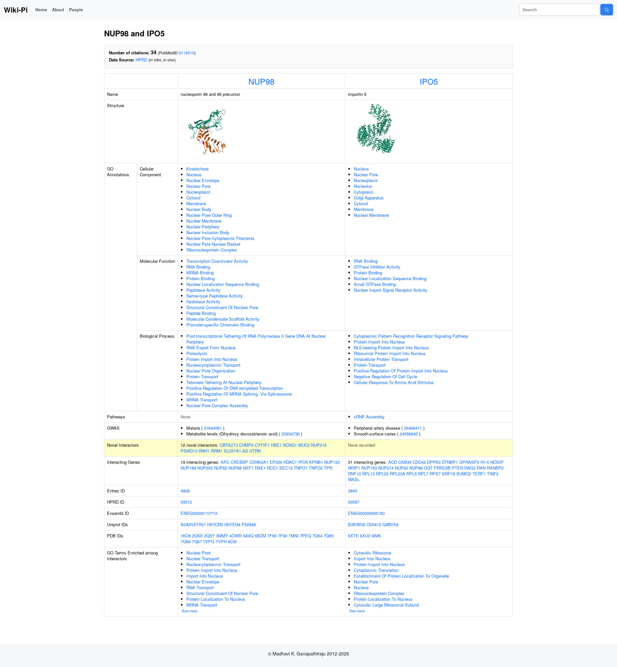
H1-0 (484, 462)
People (76, 9)
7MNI (294, 536)
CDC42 (419, 462)
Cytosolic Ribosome (372, 553)
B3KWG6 (356, 524)
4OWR (235, 536)
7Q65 (329, 536)
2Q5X (197, 536)
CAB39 (404, 462)
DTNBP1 (450, 462)
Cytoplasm (364, 192)
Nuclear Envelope (202, 180)
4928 (185, 491)
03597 (353, 502)
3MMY (222, 536)
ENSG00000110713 (199, 513)
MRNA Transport (201, 400)
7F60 (272, 536)
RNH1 (204, 451)
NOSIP (497, 462)
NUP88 (235, 468)
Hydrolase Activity (203, 301)
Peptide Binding (201, 313)
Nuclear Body (198, 209)
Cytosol (193, 198)
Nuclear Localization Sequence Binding (222, 284)
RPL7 (423, 474)
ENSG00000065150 (366, 513)
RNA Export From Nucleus (211, 347)
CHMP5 (246, 445)
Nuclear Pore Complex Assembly (217, 405)
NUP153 (369, 468)
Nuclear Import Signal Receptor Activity (390, 290)
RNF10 (354, 474)
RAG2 (470, 468)
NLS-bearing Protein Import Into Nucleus (391, 347)
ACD (392, 462)
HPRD (141, 60)
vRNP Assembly (369, 417)
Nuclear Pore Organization (210, 371)
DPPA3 (434, 462)
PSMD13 (189, 451)
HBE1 (276, 445)
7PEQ (305, 536)
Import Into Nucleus (204, 576)
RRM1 (216, 451)
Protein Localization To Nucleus (215, 599)
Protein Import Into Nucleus (211, 359)
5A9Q (248, 536)
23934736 (291, 434)
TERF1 (479, 474)
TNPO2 (316, 468)
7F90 (282, 536)
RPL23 (382, 474)
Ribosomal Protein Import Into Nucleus (390, 353)
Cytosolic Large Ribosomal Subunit (386, 605)
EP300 (276, 462)
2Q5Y (209, 536)
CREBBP (239, 462)
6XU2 (365, 536)
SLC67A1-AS (236, 451)
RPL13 (368, 474)
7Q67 (197, 541)
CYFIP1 (262, 445)
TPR (328, 468)
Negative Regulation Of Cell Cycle (385, 376)
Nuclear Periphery (202, 227)
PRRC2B (442, 468)
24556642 (409, 434)
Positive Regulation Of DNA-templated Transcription (234, 388)
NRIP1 (354, 468)
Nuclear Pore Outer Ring (209, 215)
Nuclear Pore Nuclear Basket (213, 244)
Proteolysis (196, 353)
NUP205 (205, 468)
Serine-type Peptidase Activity (214, 296)
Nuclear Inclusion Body (207, 232)
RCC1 (272, 468)
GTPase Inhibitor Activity (377, 267)
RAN (481, 468)
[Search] (606, 9)
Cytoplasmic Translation (376, 570)
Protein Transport (202, 376)
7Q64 (317, 536)
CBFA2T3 (229, 445)
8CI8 (232, 541)
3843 (352, 491)
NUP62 (220, 468)
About (58, 9)
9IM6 (376, 536)
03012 (186, 502)
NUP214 (318, 445)
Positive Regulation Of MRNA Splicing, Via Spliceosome (239, 394)
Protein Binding (200, 278)
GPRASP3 (469, 462)
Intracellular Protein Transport (381, 359)
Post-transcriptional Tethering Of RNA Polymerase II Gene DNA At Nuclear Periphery (256, 339)
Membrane (196, 203)
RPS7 (435, 474)
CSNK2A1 (258, 462)
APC (225, 462)
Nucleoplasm (198, 192)
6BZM (260, 536)
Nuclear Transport (202, 558)
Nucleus (193, 174)
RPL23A (397, 474)
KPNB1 (316, 462)
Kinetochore (197, 169)
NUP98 (261, 81)
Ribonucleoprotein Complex (211, 250)
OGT (428, 468)
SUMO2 (463, 474)
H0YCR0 (215, 524)
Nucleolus (363, 186)
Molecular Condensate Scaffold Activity (223, 319)
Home (41, 9)
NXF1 (248, 468)
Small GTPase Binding (375, 284)
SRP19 (448, 474)
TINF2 (492, 474)
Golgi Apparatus (369, 198)
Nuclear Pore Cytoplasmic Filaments (220, 238)
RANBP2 (495, 468)
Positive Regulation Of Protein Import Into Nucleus (401, 371)
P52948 (249, 524)
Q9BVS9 (390, 524)
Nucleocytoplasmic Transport (213, 365)
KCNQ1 (290, 445)
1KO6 (186, 536)
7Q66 (186, 541)
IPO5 (429, 81)
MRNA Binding (200, 273)
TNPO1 (301, 468)
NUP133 (332, 462)
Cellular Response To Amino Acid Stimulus (394, 382)
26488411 (413, 428)
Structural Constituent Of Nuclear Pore (222, 307)
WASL (354, 479)
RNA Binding (198, 267)
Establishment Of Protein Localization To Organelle (401, 576)
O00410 (374, 524)
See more (189, 610)
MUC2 (304, 445)
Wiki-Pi (16, 9)
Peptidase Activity (203, 290)
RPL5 (412, 474)
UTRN (255, 451)
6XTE (353, 536)
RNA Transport (200, 587)
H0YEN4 (232, 524)
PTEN (457, 468)
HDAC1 (290, 462)
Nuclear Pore (198, 186)
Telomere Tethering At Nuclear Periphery (224, 382)
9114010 (186, 52)
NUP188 (188, 468)
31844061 (213, 428)
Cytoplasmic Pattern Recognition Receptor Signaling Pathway (411, 336)
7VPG (208, 541)
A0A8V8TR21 (193, 524)
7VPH (221, 541)
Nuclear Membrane (203, 221)
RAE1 (260, 468)
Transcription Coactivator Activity (217, 261)
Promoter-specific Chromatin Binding (220, 325)
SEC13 (285, 468)
